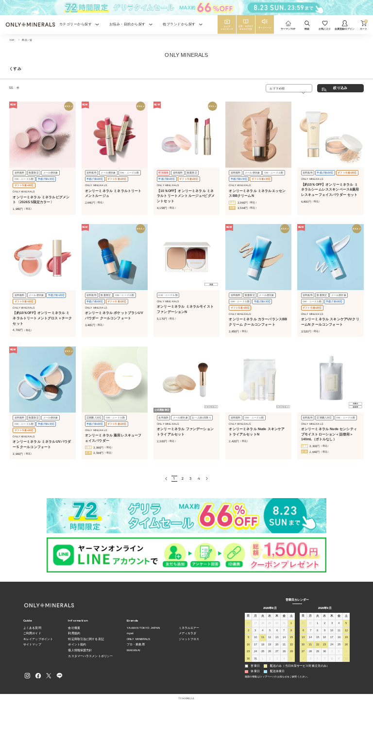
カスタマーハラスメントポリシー (90, 656)
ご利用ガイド (32, 633)
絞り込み (340, 87)
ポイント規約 (77, 644)
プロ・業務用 (136, 644)
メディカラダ (188, 633)
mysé (130, 633)
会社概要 (74, 627)
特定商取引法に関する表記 (85, 639)
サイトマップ (32, 644)
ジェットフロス (189, 639)
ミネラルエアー (189, 627)
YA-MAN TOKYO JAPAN (143, 627)
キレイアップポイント (38, 639)
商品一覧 (27, 40)
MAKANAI (133, 650)
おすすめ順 (277, 88)
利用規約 (74, 633)
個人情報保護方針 (80, 650)
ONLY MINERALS (139, 639)
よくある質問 (32, 627)
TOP (11, 40)
